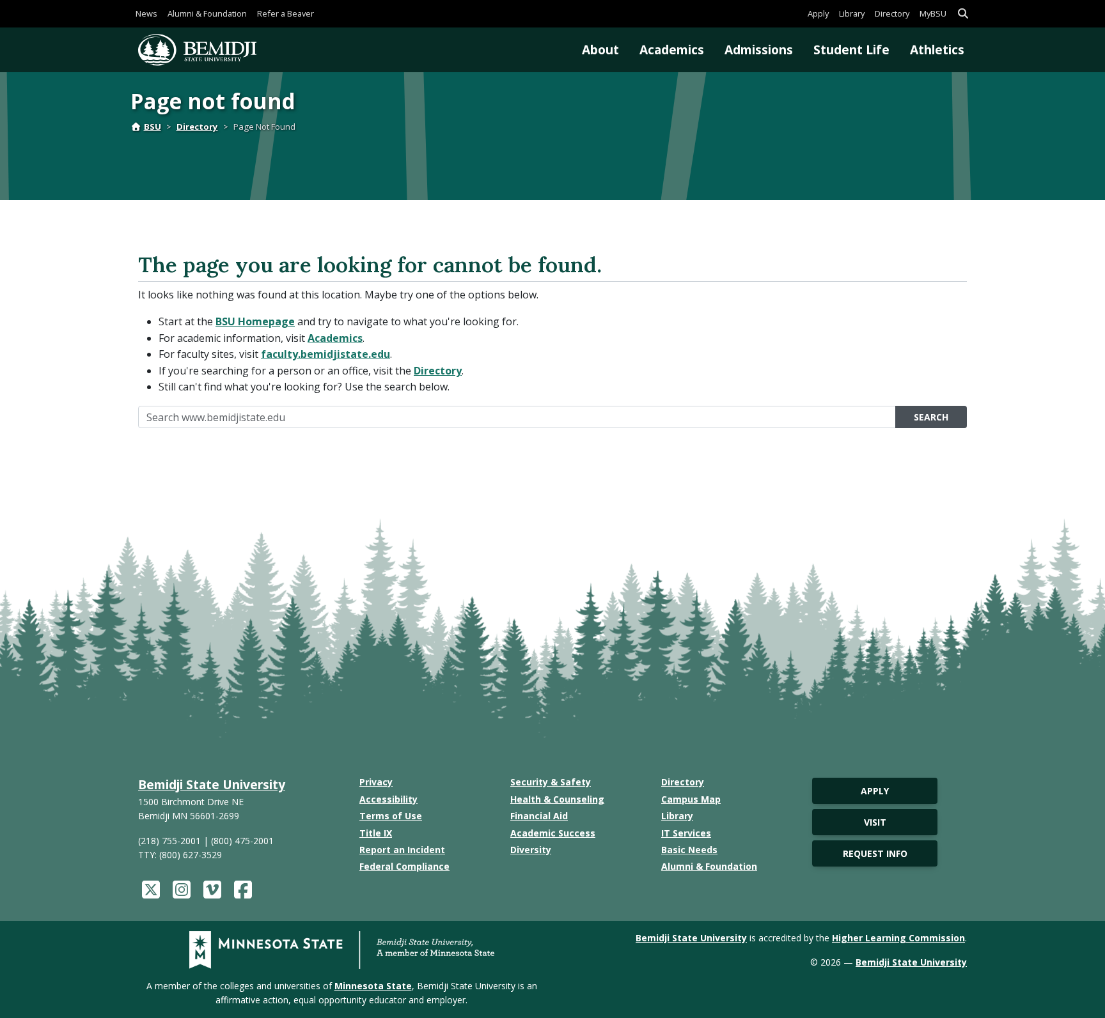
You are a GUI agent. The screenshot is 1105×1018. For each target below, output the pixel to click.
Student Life (851, 49)
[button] (963, 13)
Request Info (875, 853)
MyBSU (933, 13)
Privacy (376, 782)
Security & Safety (550, 782)
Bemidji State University (211, 784)
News (146, 13)
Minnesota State (373, 986)
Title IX (375, 833)
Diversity (530, 850)
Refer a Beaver (285, 13)
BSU (152, 126)
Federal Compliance (404, 866)
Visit (875, 822)
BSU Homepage (255, 321)
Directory (892, 13)
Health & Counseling (557, 799)
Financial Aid (539, 816)
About (600, 49)
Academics (671, 49)
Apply (818, 13)
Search (931, 417)
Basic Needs (689, 850)
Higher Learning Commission (898, 938)
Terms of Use (390, 816)
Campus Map (691, 799)
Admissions (759, 49)
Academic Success (552, 833)
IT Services (686, 833)
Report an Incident (402, 850)
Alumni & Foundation (207, 13)
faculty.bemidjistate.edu (325, 354)
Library (852, 13)
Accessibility (388, 799)
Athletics (937, 49)
